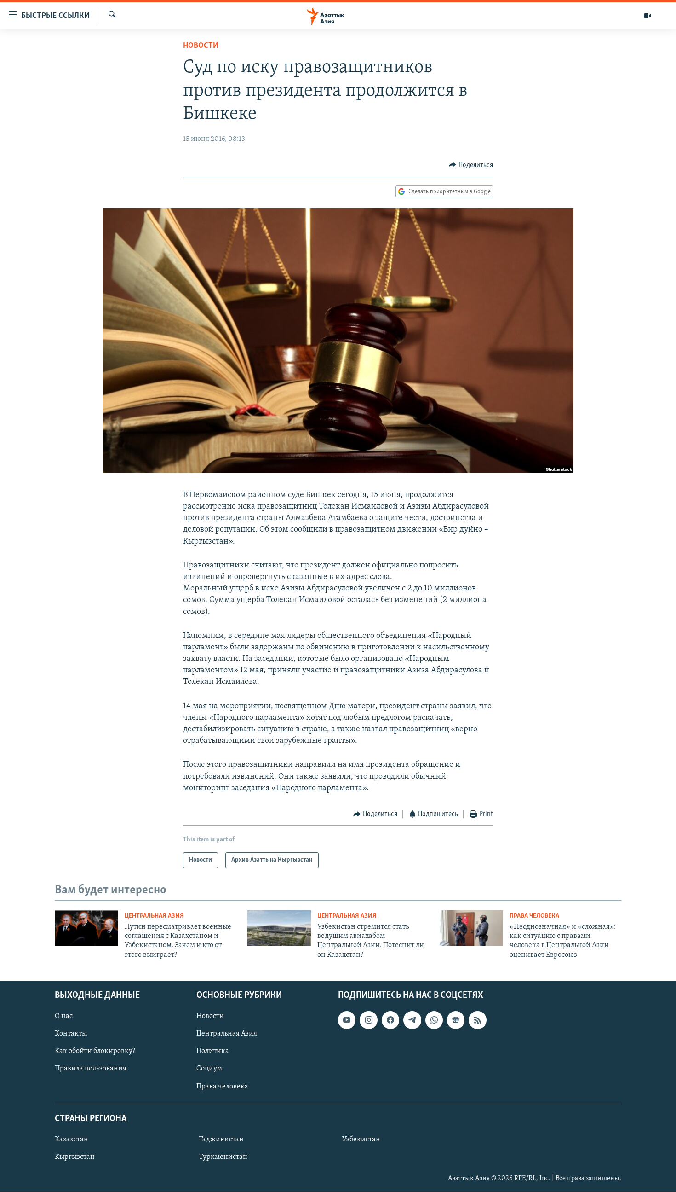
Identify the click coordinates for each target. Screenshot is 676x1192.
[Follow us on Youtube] (346, 1020)
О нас (64, 1016)
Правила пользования (90, 1069)
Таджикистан (221, 1139)
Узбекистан (361, 1139)
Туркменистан (223, 1157)
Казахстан (71, 1139)
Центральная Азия (154, 916)
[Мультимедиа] (647, 15)
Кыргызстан (75, 1157)
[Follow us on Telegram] (412, 1020)
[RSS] (477, 1020)
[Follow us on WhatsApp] (434, 1020)
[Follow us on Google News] (455, 1020)
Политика (212, 1051)
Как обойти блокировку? (95, 1051)
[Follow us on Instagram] (368, 1020)
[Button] (471, 165)
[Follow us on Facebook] (390, 1020)
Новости (200, 46)
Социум (209, 1069)
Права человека (534, 916)
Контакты (71, 1033)
